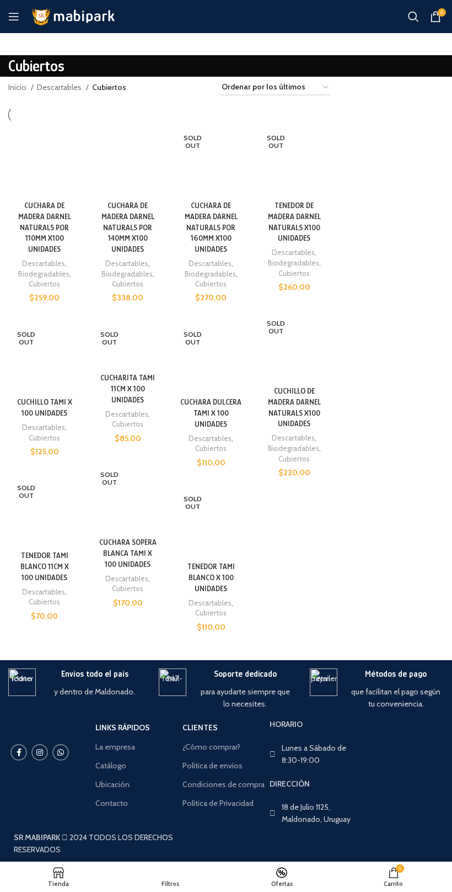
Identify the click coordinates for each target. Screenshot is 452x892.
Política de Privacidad (218, 803)
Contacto (111, 803)
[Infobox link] (75, 683)
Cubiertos (44, 283)
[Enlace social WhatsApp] (60, 752)
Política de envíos (212, 766)
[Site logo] (72, 15)
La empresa (115, 747)
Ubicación (112, 784)
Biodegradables (43, 273)
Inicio (18, 87)
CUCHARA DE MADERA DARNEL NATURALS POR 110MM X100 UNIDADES (44, 227)
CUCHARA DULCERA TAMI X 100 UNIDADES (210, 412)
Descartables (60, 87)
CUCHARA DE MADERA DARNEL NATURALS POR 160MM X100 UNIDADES (211, 227)
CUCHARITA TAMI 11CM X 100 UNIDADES (127, 388)
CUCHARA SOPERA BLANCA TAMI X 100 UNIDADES (128, 553)
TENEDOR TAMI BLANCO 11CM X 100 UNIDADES (44, 566)
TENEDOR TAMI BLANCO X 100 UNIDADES (211, 577)
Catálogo (110, 766)
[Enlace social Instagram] (39, 752)
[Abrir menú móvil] (14, 17)
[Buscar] (413, 17)
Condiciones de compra (223, 784)
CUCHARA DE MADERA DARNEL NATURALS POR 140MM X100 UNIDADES (127, 227)
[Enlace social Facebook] (18, 752)
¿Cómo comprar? (211, 747)
